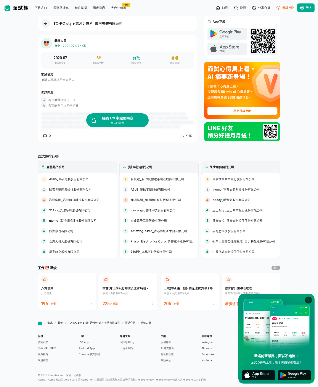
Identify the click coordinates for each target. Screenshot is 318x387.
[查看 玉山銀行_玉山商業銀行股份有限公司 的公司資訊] (240, 210)
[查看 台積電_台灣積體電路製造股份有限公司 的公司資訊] (159, 179)
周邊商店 (43, 360)
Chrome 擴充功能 (89, 354)
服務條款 (166, 342)
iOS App (84, 342)
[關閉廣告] (308, 300)
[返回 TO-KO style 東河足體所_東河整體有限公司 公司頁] (117, 23)
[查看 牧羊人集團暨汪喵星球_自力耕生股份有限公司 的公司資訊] (240, 241)
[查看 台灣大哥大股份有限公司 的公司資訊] (77, 241)
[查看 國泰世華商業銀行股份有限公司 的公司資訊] (77, 189)
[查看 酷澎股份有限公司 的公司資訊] (77, 231)
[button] (56, 348)
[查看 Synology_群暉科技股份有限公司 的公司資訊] (159, 210)
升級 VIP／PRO (47, 348)
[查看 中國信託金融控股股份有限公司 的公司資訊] (240, 252)
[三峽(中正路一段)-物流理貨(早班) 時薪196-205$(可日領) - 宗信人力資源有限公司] (189, 291)
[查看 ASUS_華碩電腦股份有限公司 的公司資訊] (77, 179)
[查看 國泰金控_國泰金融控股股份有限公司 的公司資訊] (240, 220)
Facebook (208, 354)
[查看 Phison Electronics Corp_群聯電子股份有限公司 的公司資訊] (159, 241)
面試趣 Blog (127, 342)
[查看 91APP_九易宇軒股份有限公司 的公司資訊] (77, 210)
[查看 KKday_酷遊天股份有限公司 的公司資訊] (240, 200)
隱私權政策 (167, 354)
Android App (87, 348)
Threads (207, 348)
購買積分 (43, 354)
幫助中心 (166, 360)
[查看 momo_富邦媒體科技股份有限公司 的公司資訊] (77, 220)
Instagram (208, 342)
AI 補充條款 (167, 348)
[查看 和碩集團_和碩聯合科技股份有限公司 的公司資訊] (77, 200)
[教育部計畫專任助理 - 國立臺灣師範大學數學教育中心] (251, 291)
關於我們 (43, 342)
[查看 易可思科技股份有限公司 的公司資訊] (240, 231)
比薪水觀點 (126, 348)
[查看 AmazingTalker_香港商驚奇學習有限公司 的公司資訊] (159, 231)
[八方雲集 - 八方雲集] (67, 291)
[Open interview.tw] (40, 323)
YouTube (207, 360)
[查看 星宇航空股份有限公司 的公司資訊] (77, 252)
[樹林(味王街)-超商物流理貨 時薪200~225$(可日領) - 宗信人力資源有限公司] (128, 291)
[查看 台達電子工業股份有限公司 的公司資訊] (159, 220)
